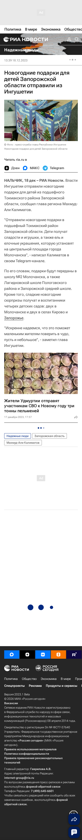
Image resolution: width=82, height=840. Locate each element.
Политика (11, 679)
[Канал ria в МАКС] (11, 654)
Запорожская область (49, 436)
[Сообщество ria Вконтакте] (42, 654)
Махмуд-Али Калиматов (23, 442)
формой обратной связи (43, 786)
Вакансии (11, 703)
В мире (66, 679)
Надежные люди (18, 436)
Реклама (35, 686)
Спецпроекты (14, 686)
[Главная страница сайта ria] (25, 39)
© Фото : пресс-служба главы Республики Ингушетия (35, 144)
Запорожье (13, 318)
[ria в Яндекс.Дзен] (27, 654)
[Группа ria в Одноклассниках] (58, 654)
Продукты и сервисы (61, 686)
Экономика (49, 679)
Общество (29, 679)
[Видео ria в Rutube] (74, 654)
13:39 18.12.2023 (16, 60)
